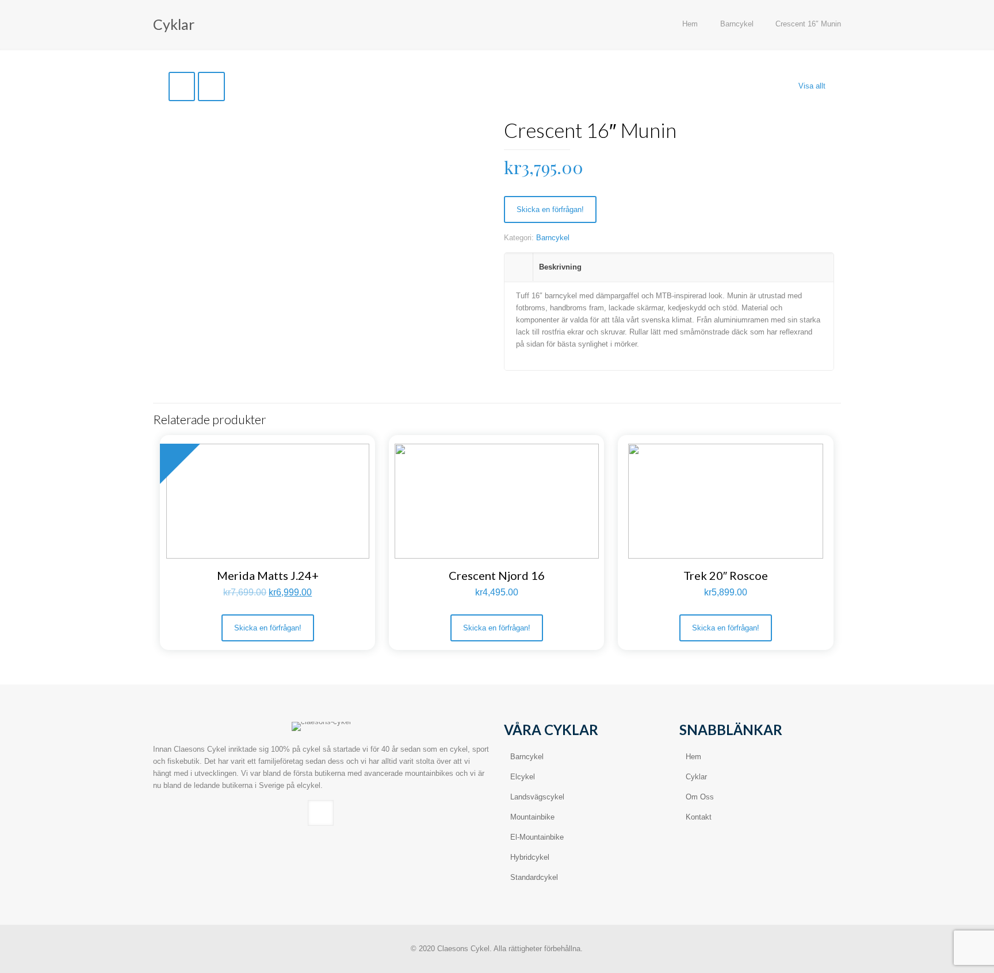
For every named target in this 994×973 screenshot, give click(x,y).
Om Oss (700, 797)
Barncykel (737, 24)
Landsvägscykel (537, 797)
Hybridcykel (529, 857)
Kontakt (699, 817)
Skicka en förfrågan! (550, 209)
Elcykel (522, 776)
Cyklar (696, 776)
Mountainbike (532, 817)
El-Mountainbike (537, 837)
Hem (690, 24)
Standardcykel (534, 877)
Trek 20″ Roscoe (725, 575)
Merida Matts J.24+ (268, 575)
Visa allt (811, 86)
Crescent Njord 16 (497, 575)
